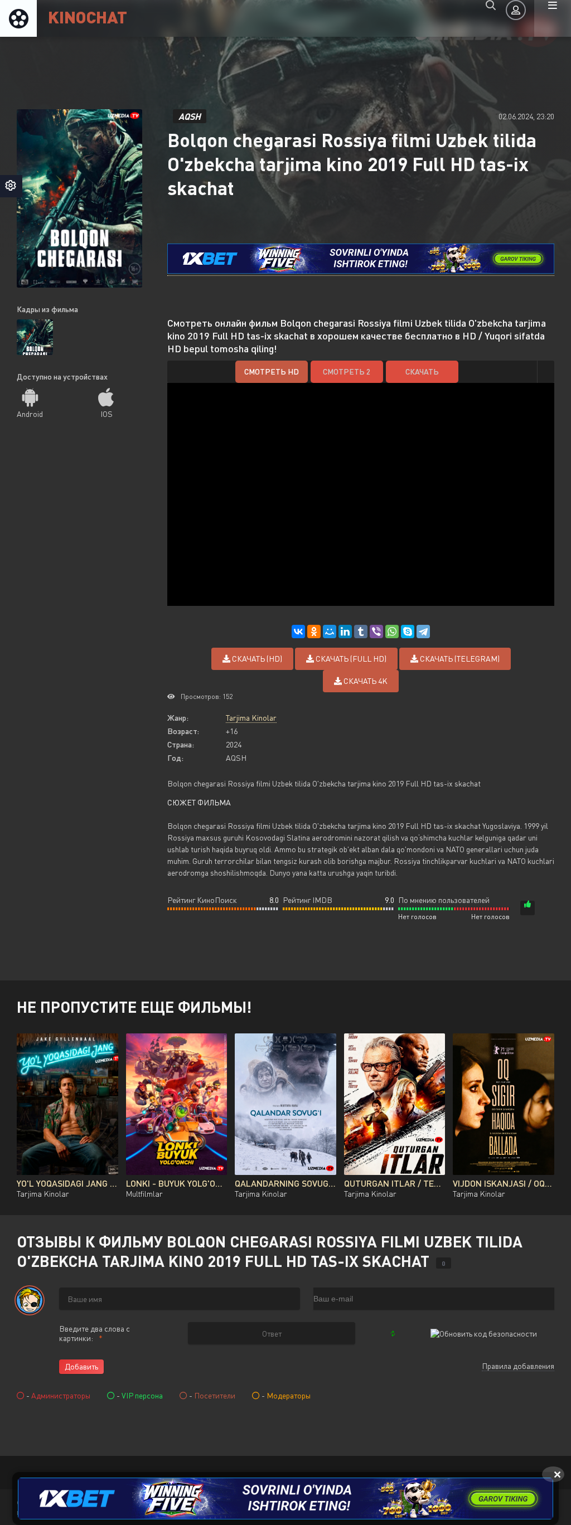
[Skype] (407, 631)
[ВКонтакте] (298, 631)
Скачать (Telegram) (459, 658)
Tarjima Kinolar (251, 717)
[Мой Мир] (329, 631)
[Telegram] (423, 631)
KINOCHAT (87, 16)
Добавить (81, 1366)
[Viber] (376, 631)
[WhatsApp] (392, 631)
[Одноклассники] (314, 631)
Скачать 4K (365, 681)
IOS (106, 414)
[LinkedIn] (345, 631)
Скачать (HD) (256, 658)
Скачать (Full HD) (350, 658)
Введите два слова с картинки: (94, 1333)
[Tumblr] (360, 631)
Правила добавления (518, 1366)
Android (30, 414)
